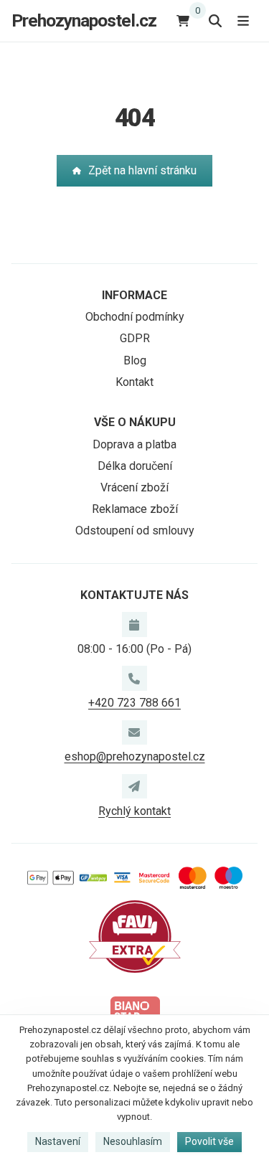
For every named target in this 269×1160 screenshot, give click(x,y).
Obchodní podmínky (134, 317)
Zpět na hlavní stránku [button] (142, 170)
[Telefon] (134, 678)
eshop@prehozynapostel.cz (135, 756)
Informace (134, 295)
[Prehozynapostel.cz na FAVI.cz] (135, 936)
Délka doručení (135, 466)
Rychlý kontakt (134, 811)
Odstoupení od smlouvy (134, 530)
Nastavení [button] (57, 1141)
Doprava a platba (134, 444)
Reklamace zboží (135, 509)
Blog (134, 360)
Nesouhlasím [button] (132, 1141)
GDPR (135, 338)
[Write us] (134, 786)
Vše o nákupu (135, 422)
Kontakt (134, 382)
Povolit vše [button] (209, 1141)
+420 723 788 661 (134, 702)
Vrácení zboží (134, 487)
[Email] (134, 732)
